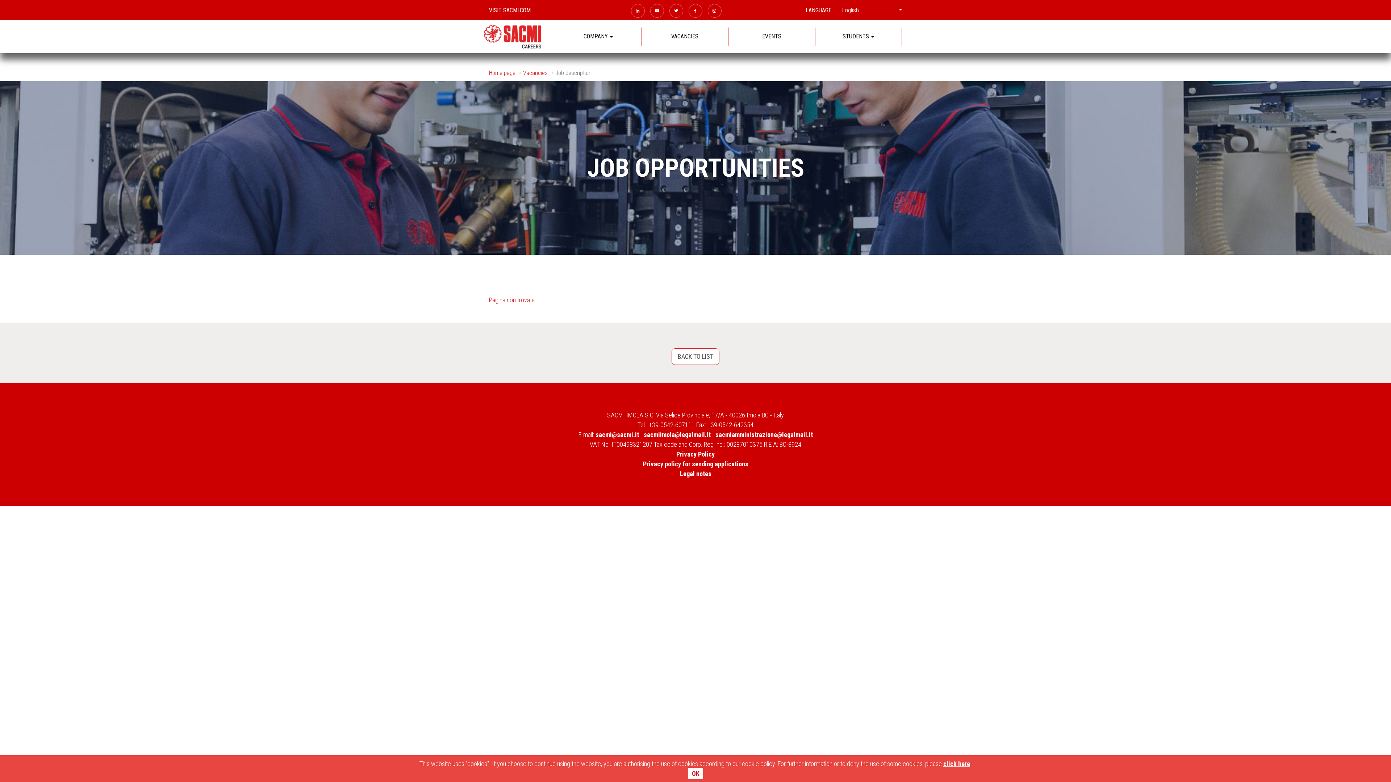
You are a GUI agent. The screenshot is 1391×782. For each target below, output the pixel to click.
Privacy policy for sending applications (695, 464)
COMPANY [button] (596, 36)
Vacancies (535, 73)
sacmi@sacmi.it (617, 434)
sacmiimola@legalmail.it (677, 434)
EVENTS (771, 36)
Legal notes (695, 474)
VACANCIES (684, 36)
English (850, 10)
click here (956, 764)
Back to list (695, 356)
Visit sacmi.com (510, 10)
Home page (502, 73)
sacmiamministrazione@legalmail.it (764, 434)
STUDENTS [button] (856, 36)
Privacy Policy (695, 454)
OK (695, 773)
